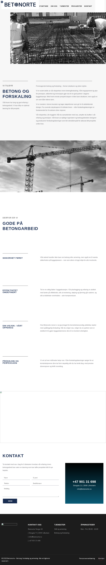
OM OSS (54, 6)
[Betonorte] (20, 4)
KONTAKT (88, 6)
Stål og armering (60, 529)
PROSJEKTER (76, 6)
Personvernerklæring (87, 558)
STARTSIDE (43, 6)
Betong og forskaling (61, 533)
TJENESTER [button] (64, 6)
